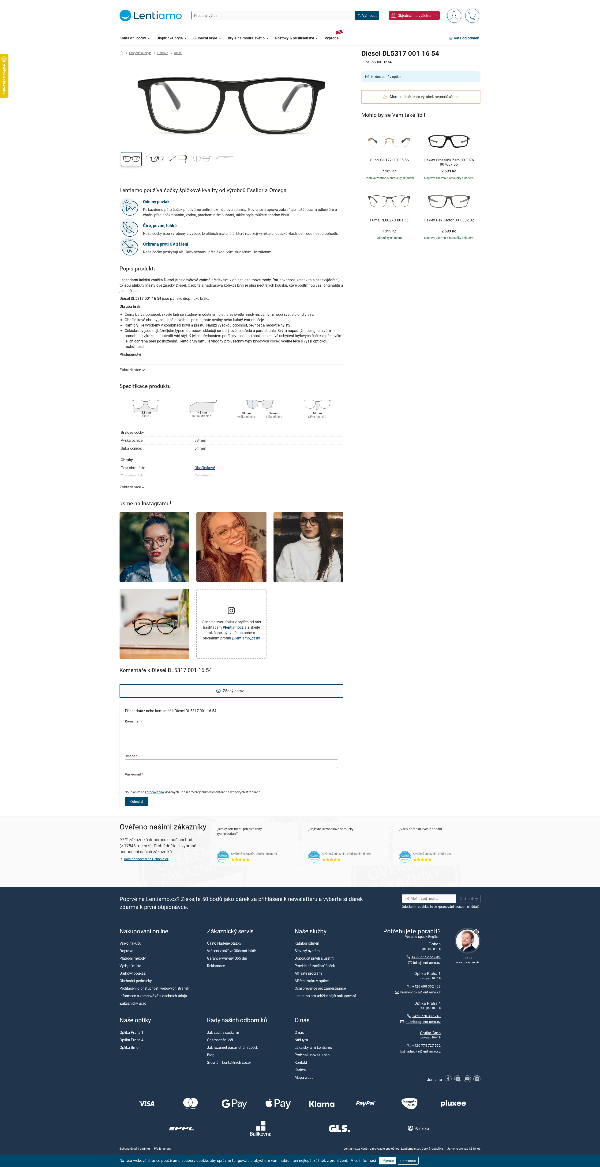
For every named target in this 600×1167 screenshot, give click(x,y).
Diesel (178, 53)
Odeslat (136, 801)
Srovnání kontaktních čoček (229, 1062)
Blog (210, 1054)
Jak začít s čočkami (223, 1032)
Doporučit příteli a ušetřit (314, 958)
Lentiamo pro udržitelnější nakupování (325, 995)
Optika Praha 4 (427, 1003)
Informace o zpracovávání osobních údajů (153, 995)
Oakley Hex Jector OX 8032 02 (449, 220)
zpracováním (154, 792)
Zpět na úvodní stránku (135, 1148)
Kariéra (300, 1069)
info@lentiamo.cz (427, 962)
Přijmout (388, 1161)
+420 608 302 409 (426, 986)
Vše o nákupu (130, 943)
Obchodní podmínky (136, 980)
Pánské (162, 53)
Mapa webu (304, 1077)
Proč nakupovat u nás (312, 1054)
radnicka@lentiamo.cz (423, 1051)
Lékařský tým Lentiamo (313, 1047)
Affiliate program (308, 973)
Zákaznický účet (133, 1003)
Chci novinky (469, 898)
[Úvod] (121, 52)
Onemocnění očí (220, 1039)
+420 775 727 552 (426, 1045)
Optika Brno (430, 1032)
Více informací (363, 1160)
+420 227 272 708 (426, 956)
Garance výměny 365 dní (227, 958)
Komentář (133, 721)
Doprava (126, 950)
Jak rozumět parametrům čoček (232, 1047)
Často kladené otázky (224, 943)
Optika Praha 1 (427, 973)
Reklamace (216, 965)
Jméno (131, 756)
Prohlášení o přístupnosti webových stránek (154, 988)
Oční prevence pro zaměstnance (320, 988)
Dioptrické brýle (140, 53)
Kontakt (301, 1062)
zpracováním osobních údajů (459, 906)
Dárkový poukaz (133, 973)
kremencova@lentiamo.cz (420, 992)
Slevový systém (307, 950)
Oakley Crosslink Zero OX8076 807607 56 (449, 162)
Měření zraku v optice (312, 980)
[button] (131, 159)
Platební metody (133, 958)
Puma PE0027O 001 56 (389, 220)
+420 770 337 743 (426, 1016)
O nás (299, 1032)
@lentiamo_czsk (245, 638)
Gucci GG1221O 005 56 (389, 160)
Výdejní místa (130, 965)
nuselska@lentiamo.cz (423, 1021)
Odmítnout (408, 1161)
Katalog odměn (307, 943)
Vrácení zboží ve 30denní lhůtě (231, 950)
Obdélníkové (205, 467)
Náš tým (301, 1039)
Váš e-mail (134, 774)
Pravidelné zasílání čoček (315, 965)
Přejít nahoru (162, 1148)
